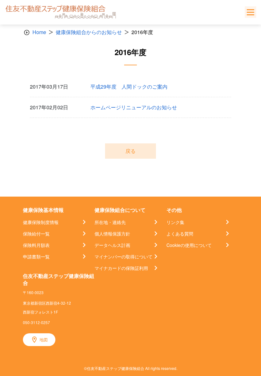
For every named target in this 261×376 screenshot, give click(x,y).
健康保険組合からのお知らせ (89, 32)
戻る (130, 151)
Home (39, 32)
